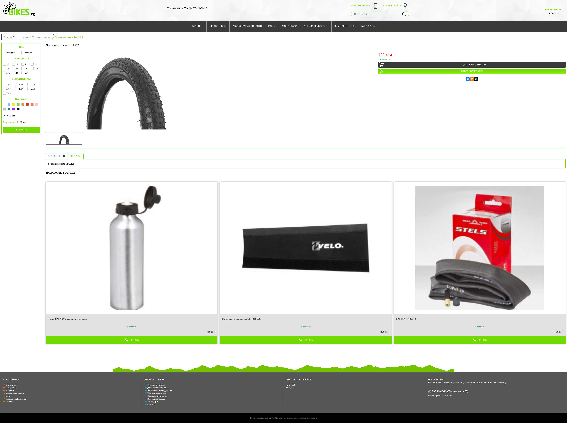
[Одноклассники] (472, 79)
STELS (292, 385)
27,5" (36, 69)
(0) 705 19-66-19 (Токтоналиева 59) (448, 391)
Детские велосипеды (156, 388)
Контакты (10, 402)
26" (26, 69)
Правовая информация (16, 399)
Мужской (29, 53)
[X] (476, 79)
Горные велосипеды (156, 385)
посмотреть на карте (440, 395)
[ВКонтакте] (468, 79)
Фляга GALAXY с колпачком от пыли (67, 319)
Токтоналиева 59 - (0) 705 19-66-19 (187, 8)
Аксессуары (22, 37)
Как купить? (11, 388)
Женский (10, 53)
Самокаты (151, 404)
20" (7, 69)
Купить (134, 340)
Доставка (10, 390)
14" (17, 64)
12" (7, 64)
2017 (21, 89)
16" (26, 64)
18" (35, 64)
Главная (8, 37)
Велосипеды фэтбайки (157, 399)
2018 (33, 89)
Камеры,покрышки (42, 37)
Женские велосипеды (156, 393)
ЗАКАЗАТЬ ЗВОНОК (361, 5)
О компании (11, 385)
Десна (291, 388)
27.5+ (8, 73)
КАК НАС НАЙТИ (392, 5)
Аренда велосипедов (15, 393)
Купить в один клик (472, 71)
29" (26, 73)
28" (17, 73)
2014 (21, 84)
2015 (33, 84)
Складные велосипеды (157, 396)
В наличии (11, 116)
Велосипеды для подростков (159, 390)
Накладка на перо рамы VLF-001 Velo (241, 319)
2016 (8, 89)
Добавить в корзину (474, 64)
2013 (8, 84)
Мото (8, 396)
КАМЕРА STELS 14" (406, 319)
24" (17, 69)
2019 (8, 93)
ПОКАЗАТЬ (21, 130)
